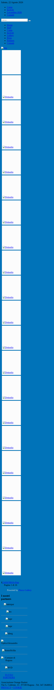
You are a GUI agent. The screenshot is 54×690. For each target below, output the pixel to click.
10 (13, 582)
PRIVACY (6, 687)
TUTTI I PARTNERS (9, 676)
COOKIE (17, 687)
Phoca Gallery (25, 590)
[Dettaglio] (8, 97)
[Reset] (29, 20)
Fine (17, 582)
